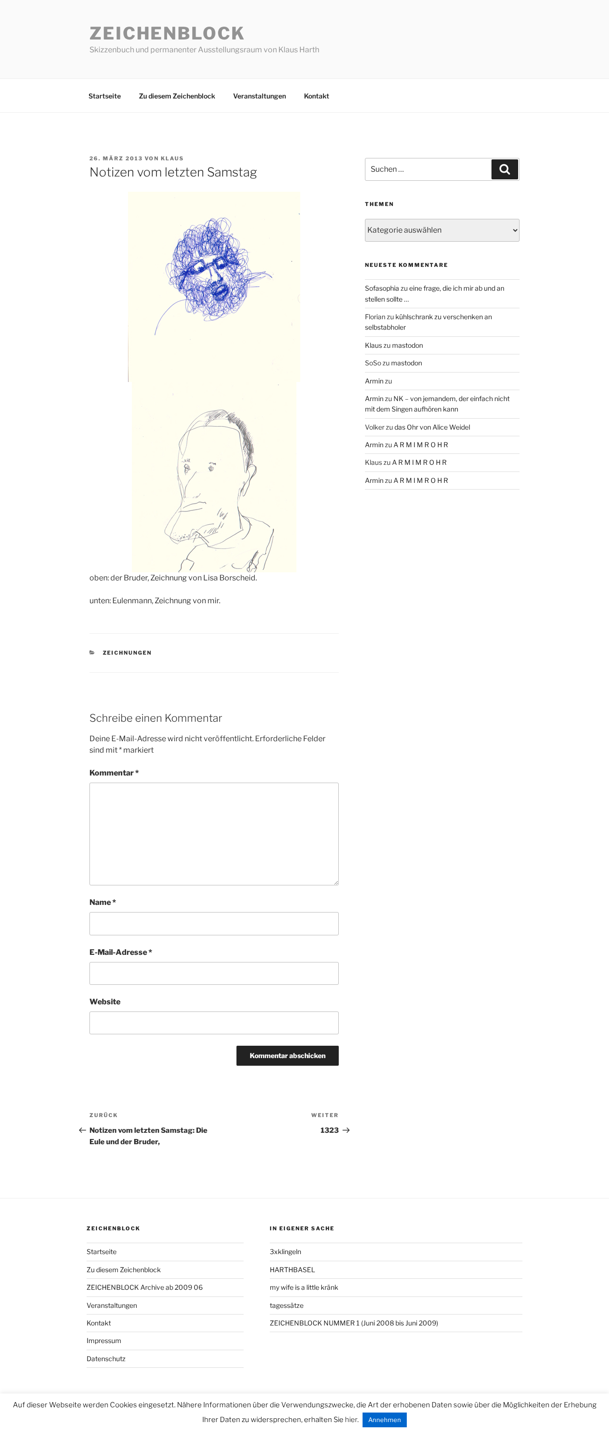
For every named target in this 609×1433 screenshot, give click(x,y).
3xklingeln (285, 1251)
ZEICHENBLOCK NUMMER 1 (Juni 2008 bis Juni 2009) (354, 1323)
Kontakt (316, 96)
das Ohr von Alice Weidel (432, 427)
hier (351, 1419)
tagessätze (287, 1305)
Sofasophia (382, 288)
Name (102, 902)
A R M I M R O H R (420, 445)
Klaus (172, 158)
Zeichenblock (167, 33)
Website (104, 1001)
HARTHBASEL (292, 1270)
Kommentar (114, 772)
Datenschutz (106, 1358)
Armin (374, 381)
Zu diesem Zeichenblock (177, 96)
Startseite (104, 96)
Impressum (104, 1340)
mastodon (407, 345)
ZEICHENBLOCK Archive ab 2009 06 (145, 1287)
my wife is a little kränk (304, 1287)
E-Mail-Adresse (120, 952)
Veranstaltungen (259, 96)
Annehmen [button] (384, 1419)
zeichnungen (127, 652)
